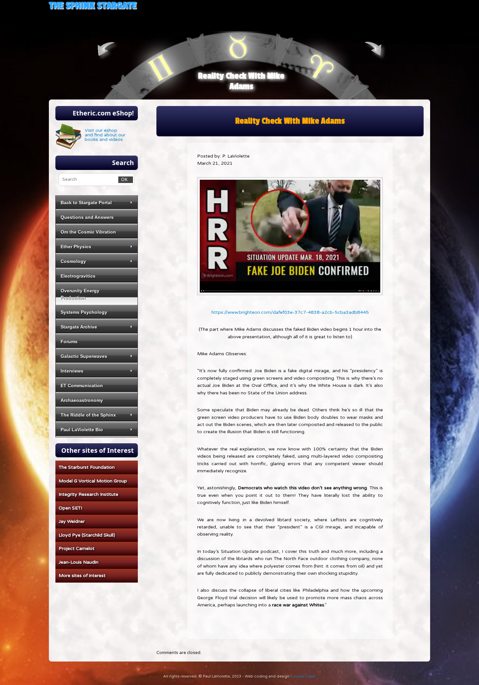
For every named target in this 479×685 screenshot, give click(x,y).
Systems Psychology (84, 312)
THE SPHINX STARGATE (92, 5)
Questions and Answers (87, 217)
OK (123, 179)
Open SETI (70, 508)
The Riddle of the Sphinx (88, 415)
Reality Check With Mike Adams (241, 81)
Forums (69, 341)
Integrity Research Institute (88, 494)
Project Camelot (76, 548)
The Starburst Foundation (87, 467)
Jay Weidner (72, 521)
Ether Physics (76, 246)
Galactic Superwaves (84, 356)
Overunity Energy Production (80, 294)
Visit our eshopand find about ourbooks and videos (105, 135)
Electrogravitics (78, 276)
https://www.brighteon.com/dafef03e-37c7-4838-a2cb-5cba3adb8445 (290, 312)
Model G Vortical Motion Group (93, 481)
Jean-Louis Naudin (78, 562)
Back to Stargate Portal (86, 202)
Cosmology (73, 261)
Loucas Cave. (303, 676)
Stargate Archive (79, 326)
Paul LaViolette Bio (82, 429)
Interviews (72, 370)
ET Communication (82, 385)
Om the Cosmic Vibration (88, 232)
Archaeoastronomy (82, 400)
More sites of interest (82, 575)
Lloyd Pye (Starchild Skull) (87, 535)
